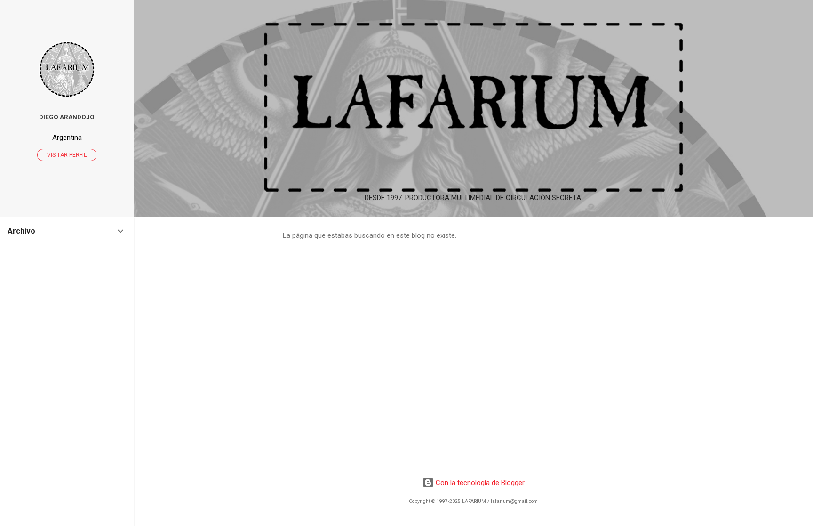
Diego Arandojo (67, 117)
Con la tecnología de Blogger (479, 482)
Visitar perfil (67, 155)
